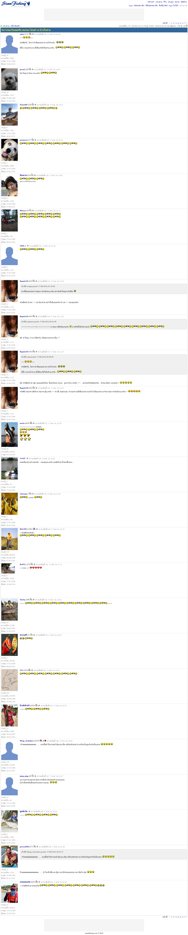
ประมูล (170, 2)
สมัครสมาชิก (139, 6)
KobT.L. (23, 564)
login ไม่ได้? (173, 6)
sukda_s (23, 246)
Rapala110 (24, 281)
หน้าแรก (151, 2)
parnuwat (23, 140)
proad (22, 69)
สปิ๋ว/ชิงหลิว (15, 26)
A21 (21, 670)
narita (22, 423)
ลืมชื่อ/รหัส (163, 6)
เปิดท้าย (184, 2)
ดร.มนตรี (23, 635)
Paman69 (23, 105)
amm (22, 34)
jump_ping (24, 776)
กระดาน (159, 2)
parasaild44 (24, 847)
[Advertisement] (94, 925)
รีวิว (165, 2)
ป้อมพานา (24, 175)
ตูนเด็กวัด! (24, 811)
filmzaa (23, 211)
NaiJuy (22, 600)
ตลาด (177, 2)
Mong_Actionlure (27, 741)
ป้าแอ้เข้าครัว (25, 705)
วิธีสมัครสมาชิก (151, 6)
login (131, 6)
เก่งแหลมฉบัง (25, 882)
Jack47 (22, 458)
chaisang (23, 494)
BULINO (23, 529)
